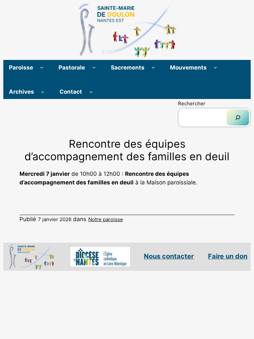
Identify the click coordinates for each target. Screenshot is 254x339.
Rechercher (191, 103)
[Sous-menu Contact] (91, 91)
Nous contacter (169, 256)
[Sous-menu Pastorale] (94, 67)
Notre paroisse (105, 219)
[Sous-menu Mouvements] (215, 67)
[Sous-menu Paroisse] (41, 67)
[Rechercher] (238, 117)
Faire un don (227, 256)
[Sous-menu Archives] (42, 91)
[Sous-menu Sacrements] (153, 67)
